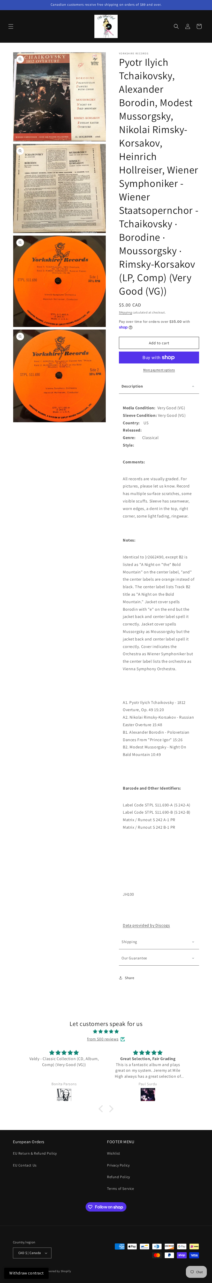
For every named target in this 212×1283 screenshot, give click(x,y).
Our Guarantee (134, 958)
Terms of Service (120, 1188)
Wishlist (113, 1153)
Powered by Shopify (57, 1271)
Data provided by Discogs (146, 925)
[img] (106, 1032)
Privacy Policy (118, 1165)
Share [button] (129, 977)
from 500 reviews (103, 1039)
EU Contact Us (25, 1165)
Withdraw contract (26, 1273)
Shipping (125, 312)
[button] (11, 26)
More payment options (159, 370)
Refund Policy (118, 1177)
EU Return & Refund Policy (35, 1153)
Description (132, 386)
